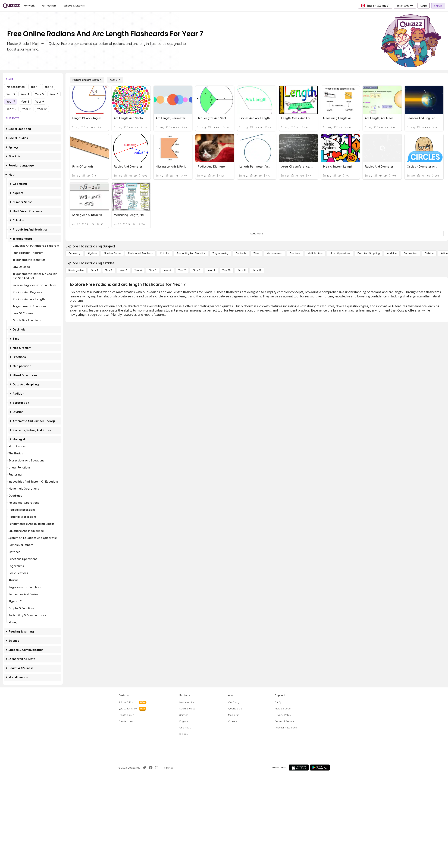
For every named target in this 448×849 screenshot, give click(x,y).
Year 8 (25, 101)
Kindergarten (16, 87)
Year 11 (26, 109)
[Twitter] (144, 768)
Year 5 (39, 94)
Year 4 (25, 94)
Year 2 (49, 87)
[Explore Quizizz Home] (11, 5)
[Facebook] (150, 768)
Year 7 (11, 101)
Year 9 (39, 101)
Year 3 (11, 94)
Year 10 (11, 109)
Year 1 (35, 87)
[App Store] (299, 768)
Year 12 (42, 109)
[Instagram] (156, 768)
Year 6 (54, 94)
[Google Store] (320, 768)
